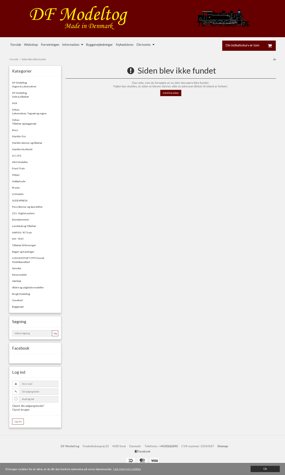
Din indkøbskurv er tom (242, 45)
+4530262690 (168, 446)
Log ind (18, 421)
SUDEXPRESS (19, 200)
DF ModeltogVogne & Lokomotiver (24, 84)
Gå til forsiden (171, 92)
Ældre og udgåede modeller (28, 287)
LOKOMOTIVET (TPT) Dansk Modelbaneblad (28, 259)
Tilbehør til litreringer (24, 245)
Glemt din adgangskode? (28, 406)
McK (14, 103)
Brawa (16, 187)
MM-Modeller (20, 162)
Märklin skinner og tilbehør (27, 142)
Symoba (16, 268)
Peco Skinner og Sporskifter (27, 206)
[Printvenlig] (274, 59)
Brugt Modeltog (21, 293)
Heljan (16, 174)
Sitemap (222, 446)
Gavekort (17, 300)
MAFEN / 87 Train (22, 232)
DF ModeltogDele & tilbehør (20, 94)
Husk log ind (28, 399)
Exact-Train (18, 168)
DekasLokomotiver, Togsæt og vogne (29, 111)
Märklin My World (22, 149)
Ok (265, 468)
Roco (15, 130)
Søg (55, 333)
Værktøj (16, 281)
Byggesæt (18, 306)
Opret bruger (21, 409)
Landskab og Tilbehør (24, 226)
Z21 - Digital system (23, 213)
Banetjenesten (20, 219)
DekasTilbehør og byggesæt (24, 121)
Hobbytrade (18, 181)
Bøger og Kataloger (23, 251)
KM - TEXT (18, 238)
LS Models (18, 194)
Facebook (143, 451)
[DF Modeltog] (142, 18)
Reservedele (19, 274)
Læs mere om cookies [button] (127, 469)
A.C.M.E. (17, 155)
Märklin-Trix (19, 136)
